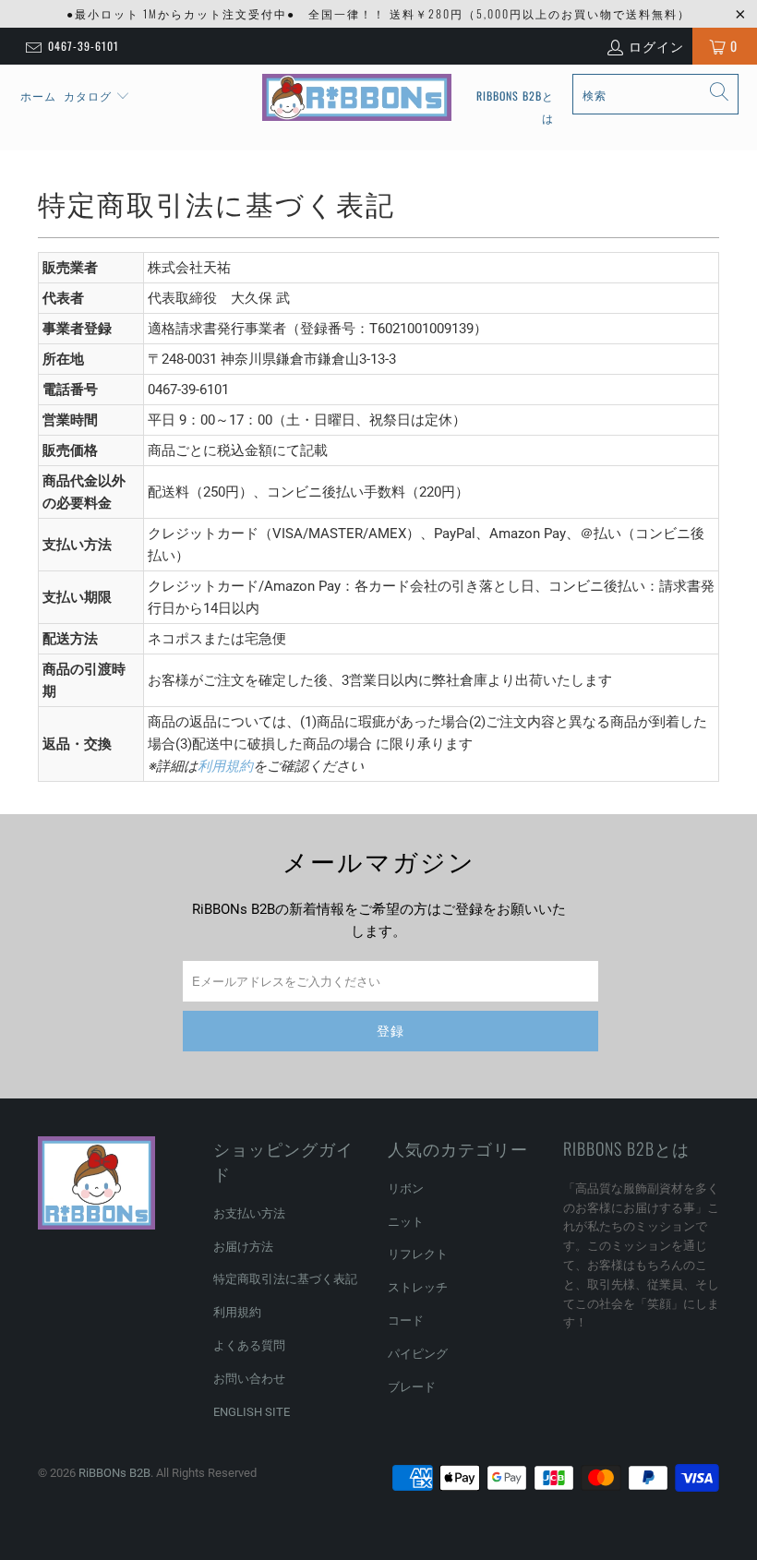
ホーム (38, 95)
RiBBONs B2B (114, 1473)
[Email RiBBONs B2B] (32, 46)
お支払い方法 (249, 1213)
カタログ (88, 95)
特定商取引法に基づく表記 (285, 1279)
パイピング (418, 1354)
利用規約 (225, 766)
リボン (406, 1188)
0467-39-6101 (83, 46)
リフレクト (418, 1254)
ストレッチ (418, 1287)
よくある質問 (249, 1345)
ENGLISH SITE (251, 1412)
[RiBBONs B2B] (356, 98)
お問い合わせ (249, 1379)
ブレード (412, 1387)
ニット (406, 1222)
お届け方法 (243, 1247)
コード (406, 1320)
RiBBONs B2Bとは (515, 107)
